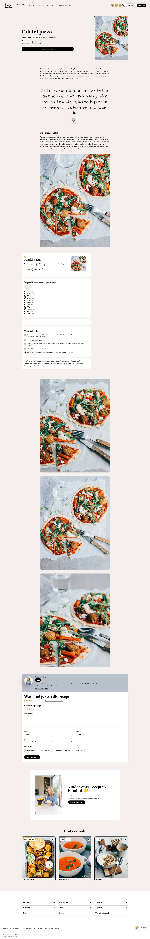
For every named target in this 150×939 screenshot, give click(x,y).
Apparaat (98, 908)
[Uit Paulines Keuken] (8, 5)
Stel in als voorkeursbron (77, 802)
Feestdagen (27, 908)
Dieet (25, 913)
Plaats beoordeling (32, 757)
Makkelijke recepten (69, 363)
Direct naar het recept (47, 49)
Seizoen (62, 913)
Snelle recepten (29, 366)
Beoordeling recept (32, 706)
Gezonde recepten (65, 361)
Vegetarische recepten (40, 366)
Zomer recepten (48, 363)
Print (29, 269)
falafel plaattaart (75, 69)
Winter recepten (38, 363)
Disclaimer (5, 928)
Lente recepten (28, 363)
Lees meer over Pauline (41, 688)
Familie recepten (57, 363)
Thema (61, 908)
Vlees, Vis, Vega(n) (102, 913)
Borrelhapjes (32, 361)
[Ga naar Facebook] (116, 5)
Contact (57, 928)
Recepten (26, 902)
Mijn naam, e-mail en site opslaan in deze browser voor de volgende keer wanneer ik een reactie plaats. (50, 742)
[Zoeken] (123, 5)
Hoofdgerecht (40, 361)
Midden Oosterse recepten (52, 361)
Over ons (40, 928)
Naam (26, 731)
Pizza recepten (79, 363)
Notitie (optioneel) (28, 713)
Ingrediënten (64, 902)
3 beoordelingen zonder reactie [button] (54, 701)
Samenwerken (49, 928)
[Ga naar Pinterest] (120, 5)
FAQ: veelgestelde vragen (29, 928)
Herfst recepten (75, 361)
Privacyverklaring (15, 928)
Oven (26, 361)
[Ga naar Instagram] (112, 5)
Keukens (98, 902)
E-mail (78, 731)
